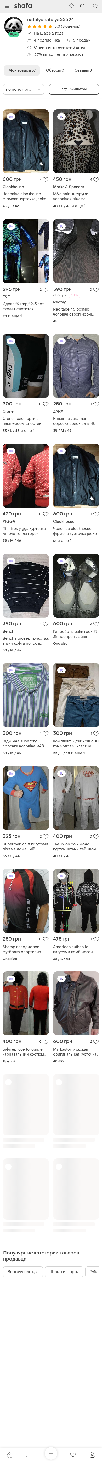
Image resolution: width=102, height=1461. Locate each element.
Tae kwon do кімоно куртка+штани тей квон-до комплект (75, 847)
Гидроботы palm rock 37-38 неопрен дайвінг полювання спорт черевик (76, 634)
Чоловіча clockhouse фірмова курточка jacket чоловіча (25, 197)
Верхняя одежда (23, 1271)
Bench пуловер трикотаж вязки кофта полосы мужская (26, 641)
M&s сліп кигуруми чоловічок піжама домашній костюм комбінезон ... (70, 197)
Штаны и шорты (64, 1271)
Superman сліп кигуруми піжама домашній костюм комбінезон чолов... (25, 847)
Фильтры (78, 89)
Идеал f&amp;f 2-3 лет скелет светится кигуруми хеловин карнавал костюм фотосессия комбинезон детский (23, 307)
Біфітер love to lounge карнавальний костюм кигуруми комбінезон (23, 1052)
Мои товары (22, 70)
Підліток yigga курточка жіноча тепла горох (24, 531)
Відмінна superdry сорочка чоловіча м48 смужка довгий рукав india (23, 744)
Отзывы (83, 70)
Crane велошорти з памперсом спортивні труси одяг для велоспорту (24, 421)
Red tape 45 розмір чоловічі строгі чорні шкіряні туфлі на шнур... (74, 312)
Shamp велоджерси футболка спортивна (22, 949)
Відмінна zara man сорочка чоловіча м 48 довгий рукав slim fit (74, 421)
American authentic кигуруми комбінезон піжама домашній (73, 949)
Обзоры (55, 70)
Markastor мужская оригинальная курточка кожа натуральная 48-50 (76, 1052)
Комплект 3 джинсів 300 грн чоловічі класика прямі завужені (76, 744)
